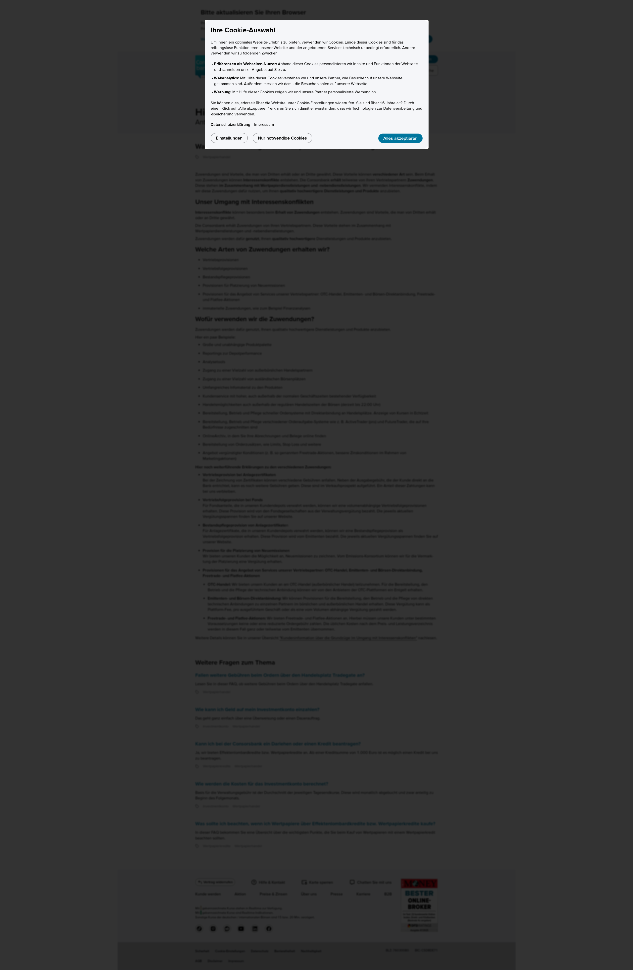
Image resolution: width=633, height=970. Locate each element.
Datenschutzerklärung (230, 124)
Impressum (264, 124)
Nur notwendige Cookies (282, 138)
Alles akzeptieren (400, 138)
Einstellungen (229, 138)
